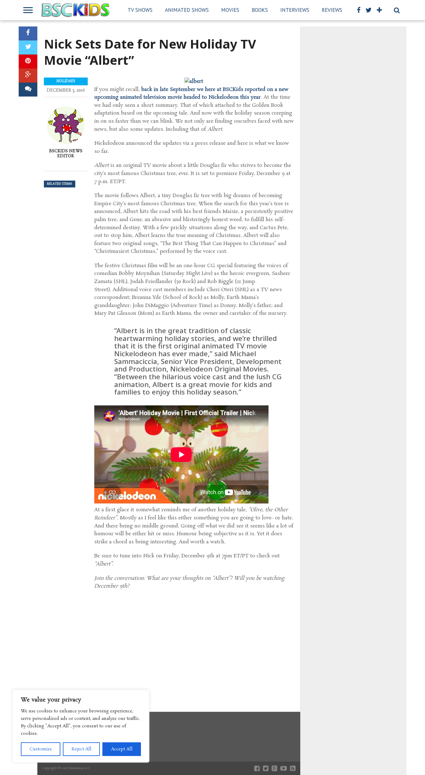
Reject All (81, 749)
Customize (41, 749)
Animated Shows (187, 10)
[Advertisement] (194, 643)
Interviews (294, 10)
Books (260, 10)
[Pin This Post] (28, 61)
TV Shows (140, 10)
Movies (230, 10)
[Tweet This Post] (28, 47)
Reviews (332, 10)
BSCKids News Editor (65, 153)
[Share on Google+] (28, 76)
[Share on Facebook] (28, 33)
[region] (80, 726)
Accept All (122, 749)
